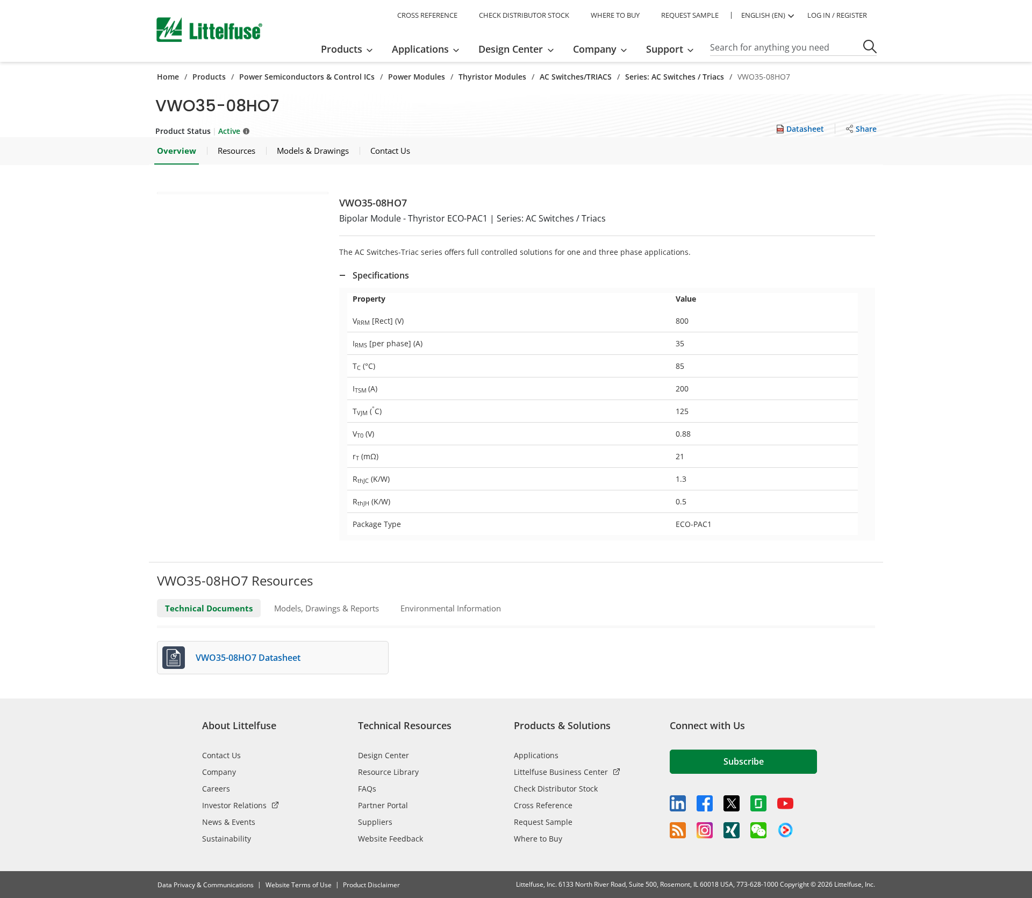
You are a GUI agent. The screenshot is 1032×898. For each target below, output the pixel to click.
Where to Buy (538, 838)
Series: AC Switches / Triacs (674, 77)
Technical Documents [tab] (209, 608)
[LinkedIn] (678, 803)
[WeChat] (758, 830)
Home (168, 77)
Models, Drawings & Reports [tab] (326, 608)
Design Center (383, 755)
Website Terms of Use (299, 884)
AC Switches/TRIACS (576, 77)
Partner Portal (383, 805)
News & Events (228, 822)
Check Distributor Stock (556, 788)
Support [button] (664, 48)
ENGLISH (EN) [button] (763, 15)
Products (209, 77)
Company (219, 772)
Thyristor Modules (492, 77)
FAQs (367, 788)
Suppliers (375, 822)
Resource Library (388, 772)
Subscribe (743, 761)
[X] (731, 803)
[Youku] (785, 830)
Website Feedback (390, 838)
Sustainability (226, 838)
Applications (536, 755)
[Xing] (731, 830)
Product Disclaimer (371, 884)
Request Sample (543, 822)
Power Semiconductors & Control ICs (307, 77)
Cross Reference (543, 805)
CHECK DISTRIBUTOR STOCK (524, 15)
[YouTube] (785, 803)
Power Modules (416, 77)
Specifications (381, 275)
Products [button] (341, 48)
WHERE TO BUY (615, 15)
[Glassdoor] (758, 803)
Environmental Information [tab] (450, 608)
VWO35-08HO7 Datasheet (248, 658)
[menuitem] (350, 49)
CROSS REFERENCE (427, 15)
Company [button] (595, 48)
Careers (216, 788)
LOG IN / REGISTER (837, 15)
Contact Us (221, 755)
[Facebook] (705, 803)
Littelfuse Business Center (561, 772)
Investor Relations (234, 805)
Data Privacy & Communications (205, 884)
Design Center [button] (510, 48)
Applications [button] (420, 48)
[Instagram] (705, 830)
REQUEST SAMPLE (690, 15)
